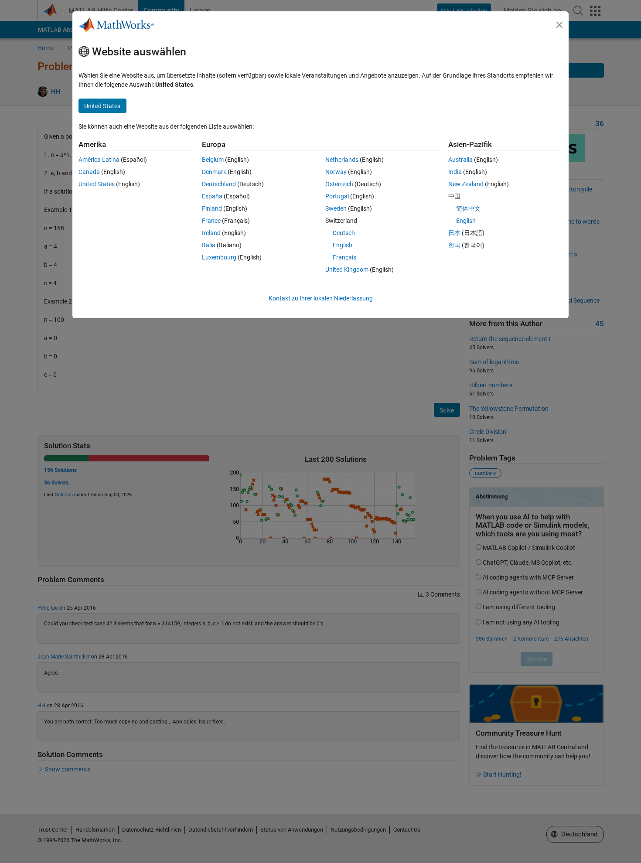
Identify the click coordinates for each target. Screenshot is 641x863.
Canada (89, 171)
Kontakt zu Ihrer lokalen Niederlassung (321, 298)
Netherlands (341, 159)
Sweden (336, 208)
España (212, 196)
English (342, 245)
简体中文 (468, 208)
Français (344, 257)
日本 (454, 232)
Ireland (211, 232)
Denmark (214, 171)
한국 (454, 245)
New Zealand (466, 184)
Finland (212, 208)
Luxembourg (219, 257)
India (455, 171)
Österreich (339, 184)
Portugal (337, 196)
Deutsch (344, 232)
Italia (208, 245)
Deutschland (219, 184)
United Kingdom (346, 269)
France (211, 220)
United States (96, 184)
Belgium (213, 159)
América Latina (98, 159)
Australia (460, 159)
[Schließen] (559, 25)
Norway (336, 171)
